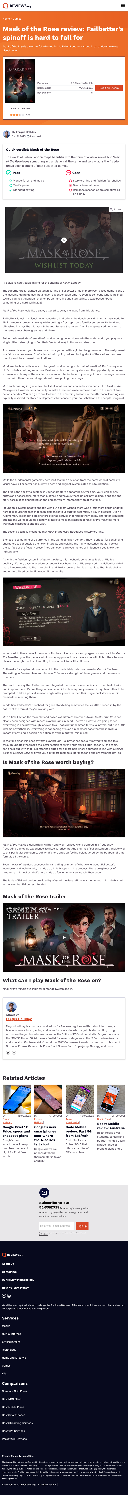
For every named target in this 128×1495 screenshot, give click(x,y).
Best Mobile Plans (13, 1407)
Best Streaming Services (17, 1423)
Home (6, 18)
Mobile (6, 1325)
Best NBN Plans (11, 1399)
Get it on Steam (109, 88)
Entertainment (11, 1341)
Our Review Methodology (18, 1279)
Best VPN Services (13, 1431)
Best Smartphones (13, 1415)
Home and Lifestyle (14, 1357)
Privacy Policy (10, 1456)
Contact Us (9, 1271)
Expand (118, 209)
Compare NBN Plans (14, 1391)
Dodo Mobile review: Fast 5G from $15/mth (79, 1131)
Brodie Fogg (103, 1119)
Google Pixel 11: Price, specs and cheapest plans (16, 1131)
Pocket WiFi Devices (14, 1438)
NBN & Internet (11, 1333)
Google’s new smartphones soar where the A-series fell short (45, 1135)
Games (17, 18)
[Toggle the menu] (123, 5)
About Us (8, 1263)
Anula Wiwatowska (72, 1121)
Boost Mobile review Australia (111, 1126)
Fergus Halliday (26, 132)
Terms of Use (26, 1456)
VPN (4, 1373)
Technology (9, 1349)
